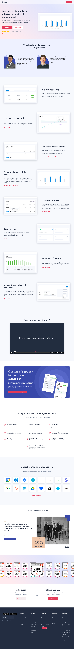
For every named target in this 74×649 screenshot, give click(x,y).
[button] (71, 62)
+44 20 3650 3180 (5, 625)
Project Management (35, 617)
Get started (44, 99)
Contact (42, 617)
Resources (26, 1)
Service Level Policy (66, 630)
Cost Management (34, 622)
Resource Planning (34, 624)
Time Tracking (33, 630)
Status (21, 624)
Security (64, 622)
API (20, 619)
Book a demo (18, 27)
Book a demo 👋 (61, 1)
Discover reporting (46, 267)
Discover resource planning (10, 185)
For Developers (44, 622)
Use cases (13, 1)
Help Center (54, 625)
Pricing (33, 1)
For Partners (43, 619)
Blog (53, 617)
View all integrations (36, 495)
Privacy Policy (65, 619)
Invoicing (32, 632)
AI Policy (64, 634)
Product (19, 1)
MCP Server (22, 622)
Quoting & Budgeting (35, 619)
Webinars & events (45, 624)
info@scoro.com (5, 623)
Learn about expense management (17, 392)
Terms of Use (65, 617)
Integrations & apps (24, 617)
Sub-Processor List (66, 632)
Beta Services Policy (66, 636)
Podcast (53, 619)
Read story (9, 540)
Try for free (68, 1)
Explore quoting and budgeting (49, 156)
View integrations (46, 211)
